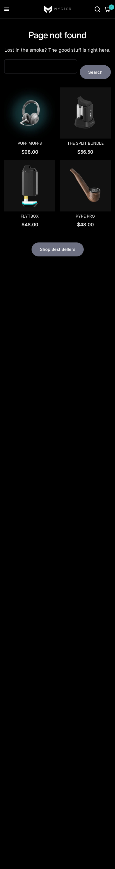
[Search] (97, 9)
